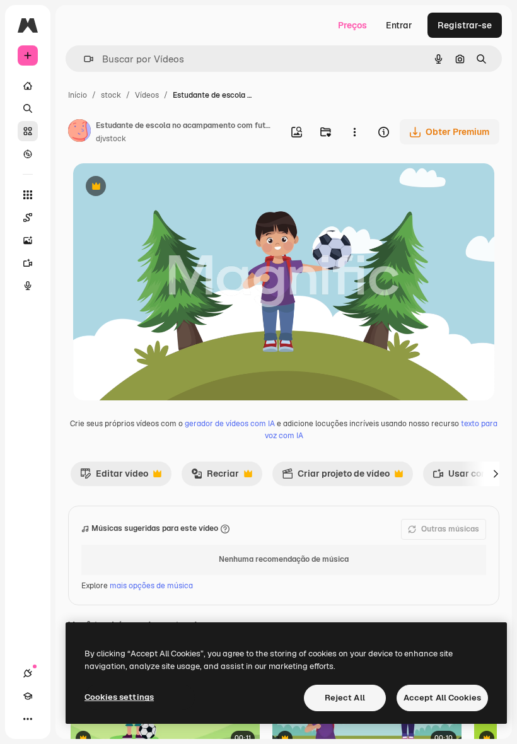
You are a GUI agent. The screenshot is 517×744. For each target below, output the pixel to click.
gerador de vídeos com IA (230, 424)
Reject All (345, 697)
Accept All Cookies (442, 697)
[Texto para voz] (28, 286)
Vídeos (147, 95)
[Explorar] (28, 154)
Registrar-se (465, 25)
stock (111, 95)
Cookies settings (119, 697)
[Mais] (28, 719)
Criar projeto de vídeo (336, 476)
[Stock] (28, 131)
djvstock (111, 139)
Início (77, 95)
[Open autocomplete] (83, 59)
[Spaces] (28, 217)
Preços (352, 25)
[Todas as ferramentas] (28, 195)
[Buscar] (28, 108)
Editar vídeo (114, 476)
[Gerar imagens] (28, 240)
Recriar (215, 476)
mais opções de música (151, 586)
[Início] (28, 86)
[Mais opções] (354, 131)
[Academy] (28, 696)
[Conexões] (28, 673)
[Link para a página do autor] (79, 132)
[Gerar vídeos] (28, 263)
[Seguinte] (495, 473)
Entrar (399, 25)
